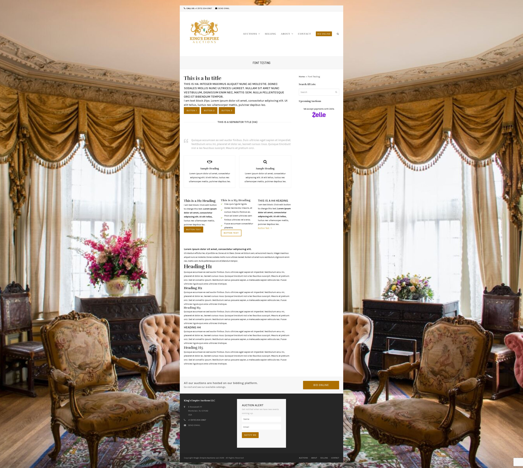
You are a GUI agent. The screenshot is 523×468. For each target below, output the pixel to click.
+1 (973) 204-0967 (199, 8)
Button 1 (192, 110)
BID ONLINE (321, 385)
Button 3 (226, 110)
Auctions (303, 458)
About (314, 458)
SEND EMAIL (223, 8)
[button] (338, 33)
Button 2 (209, 110)
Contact (335, 458)
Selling (324, 458)
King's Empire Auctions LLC (206, 458)
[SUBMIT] (336, 92)
